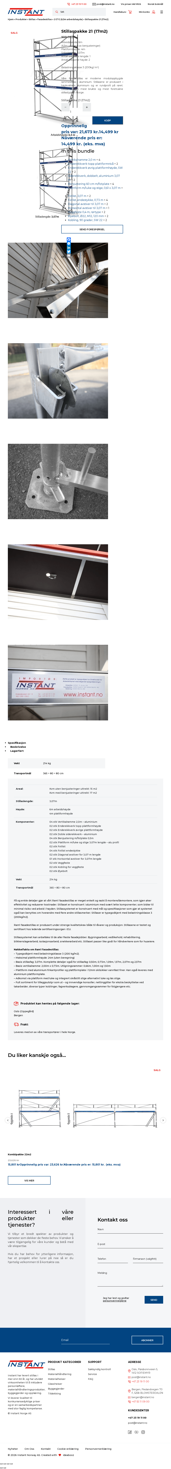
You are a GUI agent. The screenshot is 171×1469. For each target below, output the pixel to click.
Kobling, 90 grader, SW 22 (85, 220)
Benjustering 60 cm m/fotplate (88, 184)
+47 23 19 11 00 (79, 4)
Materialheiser (56, 1379)
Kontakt (46, 1448)
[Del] (8, 1463)
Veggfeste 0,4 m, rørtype (84, 212)
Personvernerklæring (98, 1448)
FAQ (90, 1379)
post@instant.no (106, 4)
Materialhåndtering (59, 1374)
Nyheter (13, 1448)
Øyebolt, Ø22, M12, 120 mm (86, 216)
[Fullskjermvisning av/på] (4, 1463)
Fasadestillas (44, 19)
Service (92, 1374)
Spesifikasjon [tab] (17, 742)
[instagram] (143, 1432)
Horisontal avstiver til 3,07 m (86, 208)
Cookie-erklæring (67, 1448)
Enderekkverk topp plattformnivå (91, 163)
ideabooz (68, 1455)
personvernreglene (114, 1300)
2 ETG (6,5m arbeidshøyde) (68, 19)
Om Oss (29, 1448)
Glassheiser (55, 1383)
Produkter (21, 19)
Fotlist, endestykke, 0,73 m (85, 200)
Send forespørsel (92, 229)
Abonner (147, 1340)
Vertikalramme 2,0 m (82, 159)
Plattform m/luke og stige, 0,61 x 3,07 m (94, 188)
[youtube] (136, 1432)
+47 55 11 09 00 (140, 1401)
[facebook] (129, 1432)
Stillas (32, 19)
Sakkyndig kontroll (99, 1369)
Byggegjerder (56, 1388)
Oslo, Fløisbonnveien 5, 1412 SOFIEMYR (145, 1371)
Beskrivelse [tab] (18, 746)
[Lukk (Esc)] (11, 1463)
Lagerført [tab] (17, 750)
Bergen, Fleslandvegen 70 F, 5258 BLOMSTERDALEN (147, 1391)
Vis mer (29, 1180)
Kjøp (107, 120)
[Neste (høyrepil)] (4, 1467)
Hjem (11, 19)
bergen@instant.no (143, 1397)
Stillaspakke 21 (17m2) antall (75, 102)
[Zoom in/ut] (1, 1463)
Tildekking (54, 1393)
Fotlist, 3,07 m (77, 196)
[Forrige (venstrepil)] (1, 1467)
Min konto (144, 12)
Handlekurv (120, 12)
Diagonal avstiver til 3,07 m (86, 204)
